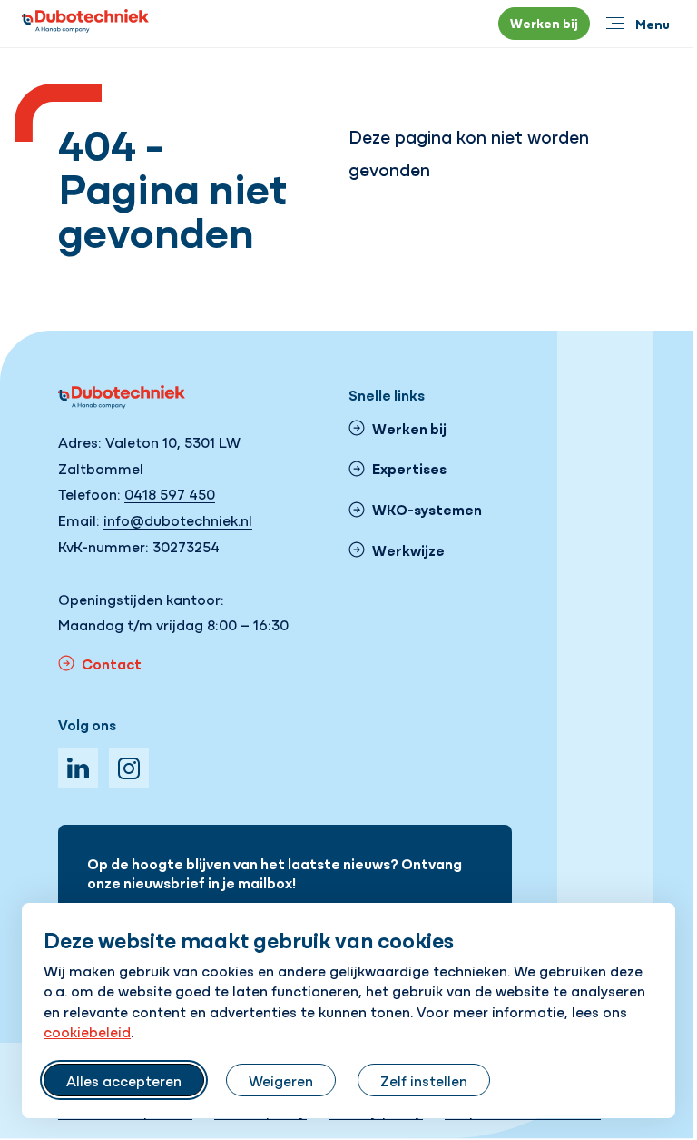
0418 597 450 (169, 493)
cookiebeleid (87, 1031)
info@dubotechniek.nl (177, 520)
